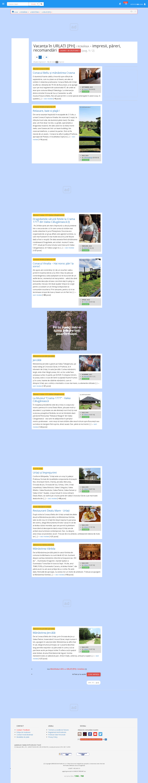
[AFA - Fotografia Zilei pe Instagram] (85, 733)
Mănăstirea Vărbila (44, 548)
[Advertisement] (20, 70)
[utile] (120, 4)
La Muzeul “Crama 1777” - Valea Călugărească (52, 399)
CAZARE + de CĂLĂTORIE (69, 50)
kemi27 (86, 89)
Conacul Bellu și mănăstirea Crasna (54, 72)
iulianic (86, 415)
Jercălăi (37, 360)
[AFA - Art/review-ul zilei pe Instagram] (80, 733)
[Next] (46, 57)
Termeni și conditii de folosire (58, 730)
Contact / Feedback (23, 730)
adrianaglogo (88, 158)
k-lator (86, 302)
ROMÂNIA (24, 12)
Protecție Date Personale (56, 735)
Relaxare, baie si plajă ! (46, 110)
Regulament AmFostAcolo (57, 732)
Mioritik (86, 376)
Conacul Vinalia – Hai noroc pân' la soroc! (53, 265)
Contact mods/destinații (25, 735)
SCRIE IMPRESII (93, 674)
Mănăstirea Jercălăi (44, 632)
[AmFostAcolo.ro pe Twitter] (101, 733)
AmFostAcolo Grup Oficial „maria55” (91, 739)
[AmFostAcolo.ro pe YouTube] (95, 733)
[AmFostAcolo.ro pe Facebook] (90, 733)
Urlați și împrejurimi (45, 472)
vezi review (48, 98)
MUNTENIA (35, 12)
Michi (85, 248)
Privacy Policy (52, 737)
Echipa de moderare (23, 732)
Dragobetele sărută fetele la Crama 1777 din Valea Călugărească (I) (54, 220)
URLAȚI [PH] (47, 12)
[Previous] (37, 57)
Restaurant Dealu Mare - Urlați (51, 510)
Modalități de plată (23, 737)
